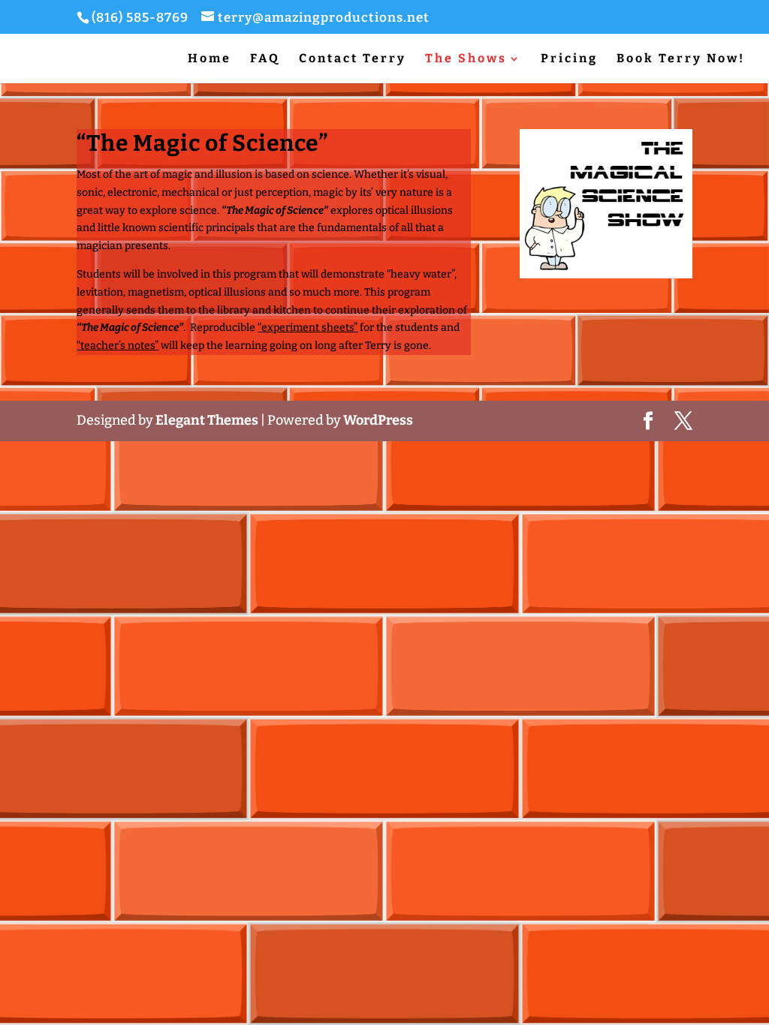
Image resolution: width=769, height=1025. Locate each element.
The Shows (466, 59)
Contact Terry (352, 59)
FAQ (265, 59)
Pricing (569, 59)
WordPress (378, 420)
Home (209, 59)
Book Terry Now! (681, 59)
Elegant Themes (206, 420)
